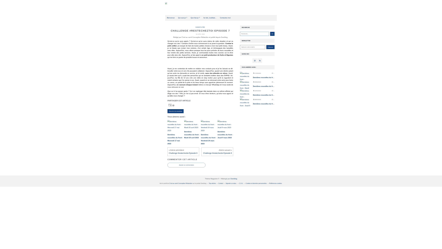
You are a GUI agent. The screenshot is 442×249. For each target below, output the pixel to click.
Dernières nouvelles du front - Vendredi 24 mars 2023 (274, 95)
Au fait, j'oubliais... (210, 18)
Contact (220, 183)
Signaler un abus (231, 183)
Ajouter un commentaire (186, 165)
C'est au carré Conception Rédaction (180, 183)
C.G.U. (241, 183)
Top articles (212, 183)
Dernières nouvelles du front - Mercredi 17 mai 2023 (273, 77)
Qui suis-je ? (182, 18)
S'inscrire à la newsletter (175, 111)
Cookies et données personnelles (256, 183)
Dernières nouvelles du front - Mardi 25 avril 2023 (272, 86)
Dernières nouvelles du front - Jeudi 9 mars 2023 (272, 104)
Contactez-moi (225, 18)
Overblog (233, 179)
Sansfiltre (200, 27)
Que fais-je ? (195, 18)
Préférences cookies (275, 183)
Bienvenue (171, 18)
